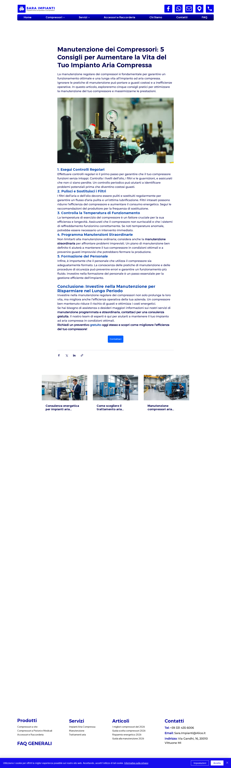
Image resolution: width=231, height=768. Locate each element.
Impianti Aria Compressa (82, 726)
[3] (168, 9)
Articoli (120, 721)
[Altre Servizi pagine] (89, 17)
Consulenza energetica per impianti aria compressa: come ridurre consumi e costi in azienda (64, 407)
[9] (210, 9)
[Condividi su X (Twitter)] (66, 355)
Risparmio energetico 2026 (126, 734)
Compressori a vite (27, 726)
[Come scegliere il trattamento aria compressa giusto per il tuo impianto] (115, 387)
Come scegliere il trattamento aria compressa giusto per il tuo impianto (114, 407)
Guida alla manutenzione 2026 (128, 738)
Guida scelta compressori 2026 (129, 730)
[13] (199, 9)
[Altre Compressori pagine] (64, 17)
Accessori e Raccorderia (30, 734)
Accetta (217, 763)
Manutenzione (76, 730)
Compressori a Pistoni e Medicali (34, 730)
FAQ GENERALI (35, 743)
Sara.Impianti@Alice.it (190, 733)
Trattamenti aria (77, 734)
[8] (189, 9)
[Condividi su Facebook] (58, 355)
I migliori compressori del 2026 (128, 726)
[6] (179, 9)
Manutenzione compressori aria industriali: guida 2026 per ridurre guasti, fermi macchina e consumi (165, 407)
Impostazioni (200, 763)
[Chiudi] (227, 762)
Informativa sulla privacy (136, 763)
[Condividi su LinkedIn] (74, 355)
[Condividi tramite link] (81, 355)
